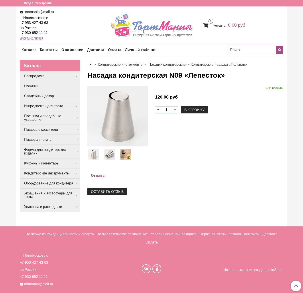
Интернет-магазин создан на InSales (253, 270)
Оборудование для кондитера (48, 183)
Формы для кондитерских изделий (45, 151)
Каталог (29, 50)
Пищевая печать (37, 139)
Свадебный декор (39, 96)
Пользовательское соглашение (122, 234)
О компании (72, 50)
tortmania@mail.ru (39, 12)
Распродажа (34, 76)
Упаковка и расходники (43, 207)
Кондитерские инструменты (120, 64)
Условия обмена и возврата (174, 234)
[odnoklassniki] (156, 268)
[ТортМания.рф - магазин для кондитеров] (151, 24)
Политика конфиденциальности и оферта (60, 234)
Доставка (95, 50)
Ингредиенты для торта (43, 106)
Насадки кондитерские (167, 64)
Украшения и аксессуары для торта (48, 195)
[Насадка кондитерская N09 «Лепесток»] (117, 116)
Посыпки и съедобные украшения (42, 117)
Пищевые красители (41, 129)
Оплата (115, 50)
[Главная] (90, 64)
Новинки (31, 86)
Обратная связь (212, 234)
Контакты (49, 50)
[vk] (146, 268)
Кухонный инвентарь (41, 163)
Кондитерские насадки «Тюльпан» (219, 64)
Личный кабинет (140, 50)
